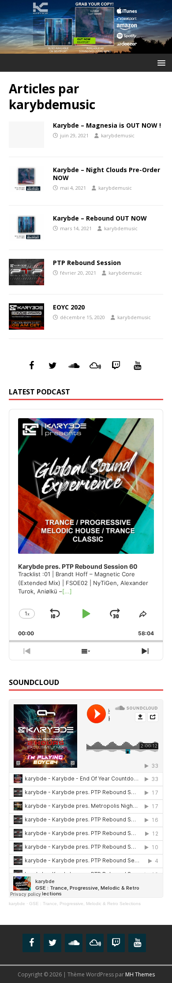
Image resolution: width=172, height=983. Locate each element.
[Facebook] (31, 366)
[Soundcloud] (73, 366)
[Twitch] (116, 366)
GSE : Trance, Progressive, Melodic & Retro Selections (85, 903)
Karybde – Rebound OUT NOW (100, 218)
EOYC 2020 (69, 307)
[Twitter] (52, 366)
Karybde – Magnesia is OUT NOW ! (107, 125)
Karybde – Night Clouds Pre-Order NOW (106, 174)
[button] (160, 62)
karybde (17, 903)
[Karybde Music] (86, 48)
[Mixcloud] (95, 366)
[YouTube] (137, 366)
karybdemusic (118, 135)
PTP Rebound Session (87, 262)
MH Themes (140, 974)
